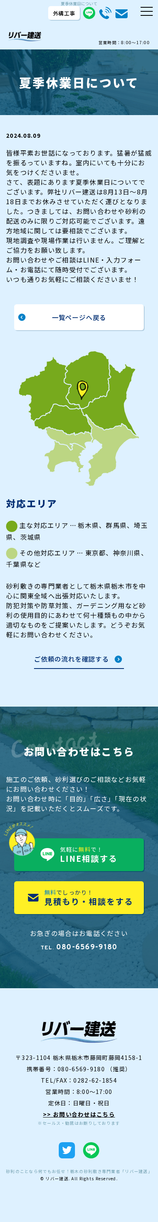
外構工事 (64, 13)
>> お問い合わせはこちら (79, 1114)
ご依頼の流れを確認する (71, 660)
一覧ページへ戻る (79, 317)
